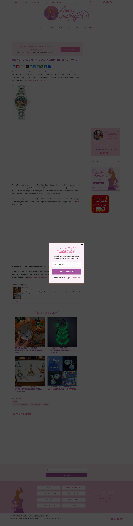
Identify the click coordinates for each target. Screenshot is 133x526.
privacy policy (73, 277)
